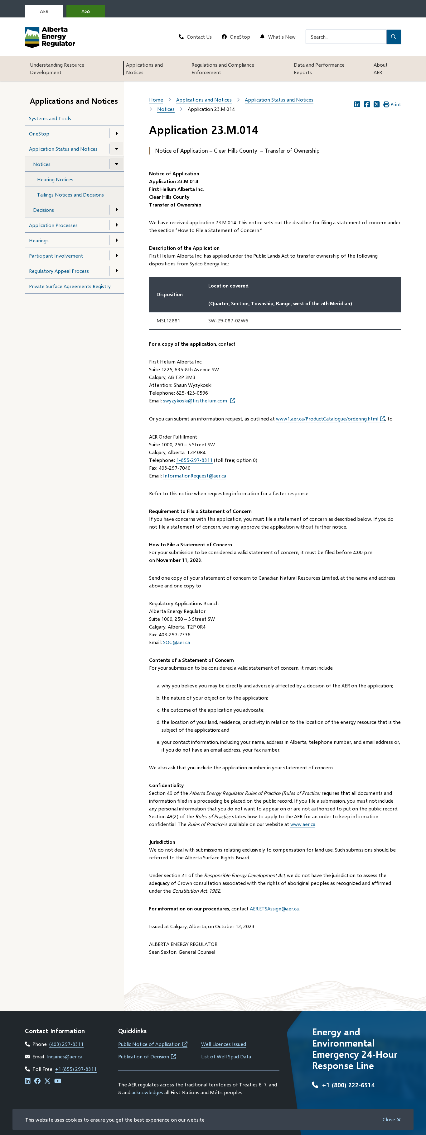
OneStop (240, 37)
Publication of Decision (147, 1056)
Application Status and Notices (63, 149)
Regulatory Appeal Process (59, 271)
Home (156, 99)
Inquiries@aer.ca (64, 1056)
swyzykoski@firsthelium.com (195, 400)
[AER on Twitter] (47, 1081)
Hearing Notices (55, 179)
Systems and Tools (50, 118)
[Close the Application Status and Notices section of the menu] (116, 148)
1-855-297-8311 (194, 460)
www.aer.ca (302, 824)
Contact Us (199, 37)
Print (395, 104)
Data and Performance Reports (319, 68)
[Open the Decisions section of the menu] (116, 209)
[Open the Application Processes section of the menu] (116, 225)
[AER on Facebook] (37, 1081)
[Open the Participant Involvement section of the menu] (116, 255)
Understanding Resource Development (57, 68)
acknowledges (147, 1092)
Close (389, 1119)
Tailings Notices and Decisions (70, 194)
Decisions (43, 210)
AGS (90, 12)
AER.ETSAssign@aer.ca (274, 908)
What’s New (282, 37)
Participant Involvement (56, 256)
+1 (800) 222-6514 (348, 1085)
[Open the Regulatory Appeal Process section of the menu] (116, 270)
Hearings (39, 240)
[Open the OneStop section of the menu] (116, 133)
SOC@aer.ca (176, 642)
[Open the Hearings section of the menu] (116, 240)
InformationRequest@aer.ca (194, 475)
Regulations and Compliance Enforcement (222, 68)
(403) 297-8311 (66, 1044)
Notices (42, 164)
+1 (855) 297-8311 (76, 1069)
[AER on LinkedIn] (28, 1081)
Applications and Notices (144, 68)
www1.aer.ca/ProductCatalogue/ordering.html (330, 418)
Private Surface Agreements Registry (70, 286)
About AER (381, 68)
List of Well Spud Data (226, 1056)
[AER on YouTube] (57, 1081)
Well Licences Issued (223, 1044)
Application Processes (53, 225)
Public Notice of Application (152, 1044)
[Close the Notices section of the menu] (116, 164)
